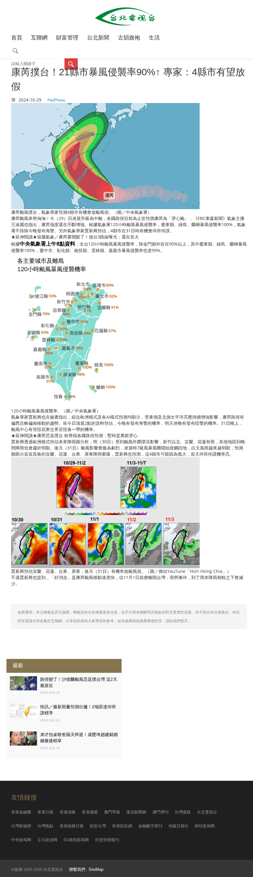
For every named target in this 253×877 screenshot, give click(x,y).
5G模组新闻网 (76, 840)
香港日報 (45, 812)
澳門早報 (112, 812)
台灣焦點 (45, 826)
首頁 (16, 38)
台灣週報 (183, 812)
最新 (18, 665)
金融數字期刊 (150, 826)
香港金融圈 (21, 812)
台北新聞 (98, 38)
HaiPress (56, 99)
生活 (154, 38)
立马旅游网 (47, 840)
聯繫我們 (77, 869)
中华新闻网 (21, 840)
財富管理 (67, 38)
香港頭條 (68, 812)
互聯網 (39, 38)
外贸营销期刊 (107, 840)
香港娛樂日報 (72, 826)
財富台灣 (98, 826)
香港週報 (90, 812)
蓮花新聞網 (136, 812)
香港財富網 (122, 826)
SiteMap (96, 869)
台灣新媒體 (21, 826)
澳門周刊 (160, 812)
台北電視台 (207, 812)
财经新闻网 (205, 826)
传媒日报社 (178, 826)
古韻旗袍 (129, 38)
